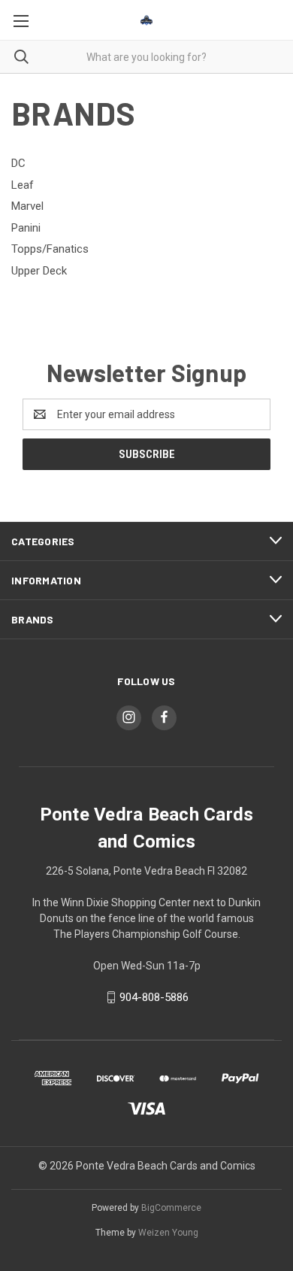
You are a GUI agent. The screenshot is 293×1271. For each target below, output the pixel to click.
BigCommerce (171, 1208)
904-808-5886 (154, 997)
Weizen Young (168, 1232)
